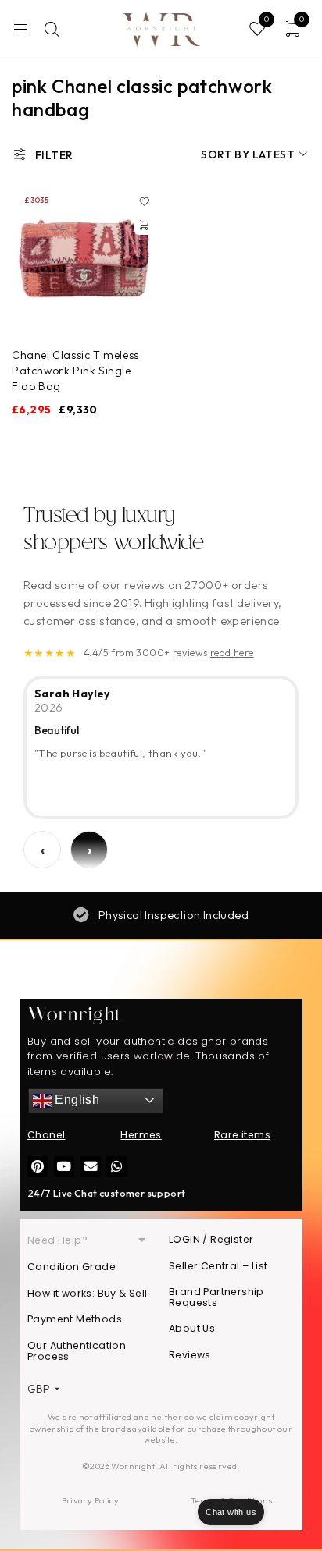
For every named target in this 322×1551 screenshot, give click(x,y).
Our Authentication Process (76, 1351)
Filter (54, 155)
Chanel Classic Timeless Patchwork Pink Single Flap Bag (75, 370)
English (75, 1099)
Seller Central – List (218, 1265)
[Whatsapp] (116, 1166)
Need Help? (57, 1240)
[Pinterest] (37, 1166)
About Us (192, 1328)
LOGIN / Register (211, 1239)
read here (232, 652)
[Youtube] (64, 1166)
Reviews (190, 1354)
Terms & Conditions (231, 1500)
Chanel (46, 1134)
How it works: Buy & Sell (87, 1293)
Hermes (140, 1134)
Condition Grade (71, 1266)
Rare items (242, 1134)
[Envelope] (90, 1166)
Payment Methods (74, 1319)
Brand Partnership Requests (216, 1297)
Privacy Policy (91, 1500)
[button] (143, 225)
